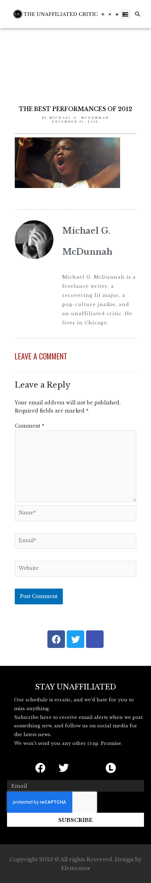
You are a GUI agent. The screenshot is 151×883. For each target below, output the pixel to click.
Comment (29, 426)
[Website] (75, 570)
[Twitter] (110, 14)
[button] (125, 14)
